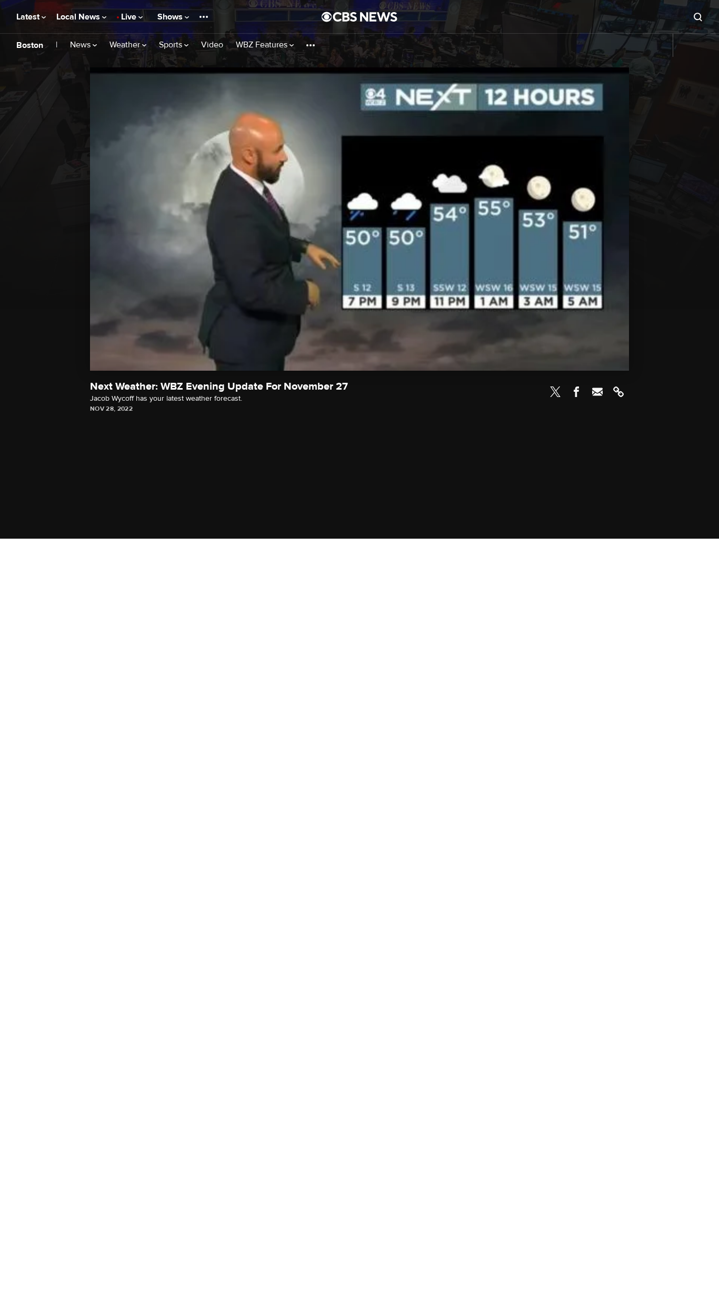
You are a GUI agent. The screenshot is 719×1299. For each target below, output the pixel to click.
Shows (171, 17)
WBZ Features (262, 45)
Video (212, 45)
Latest (29, 17)
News (81, 45)
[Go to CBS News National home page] (359, 17)
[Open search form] (698, 17)
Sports (171, 45)
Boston (29, 45)
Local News (79, 17)
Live (129, 17)
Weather (125, 45)
